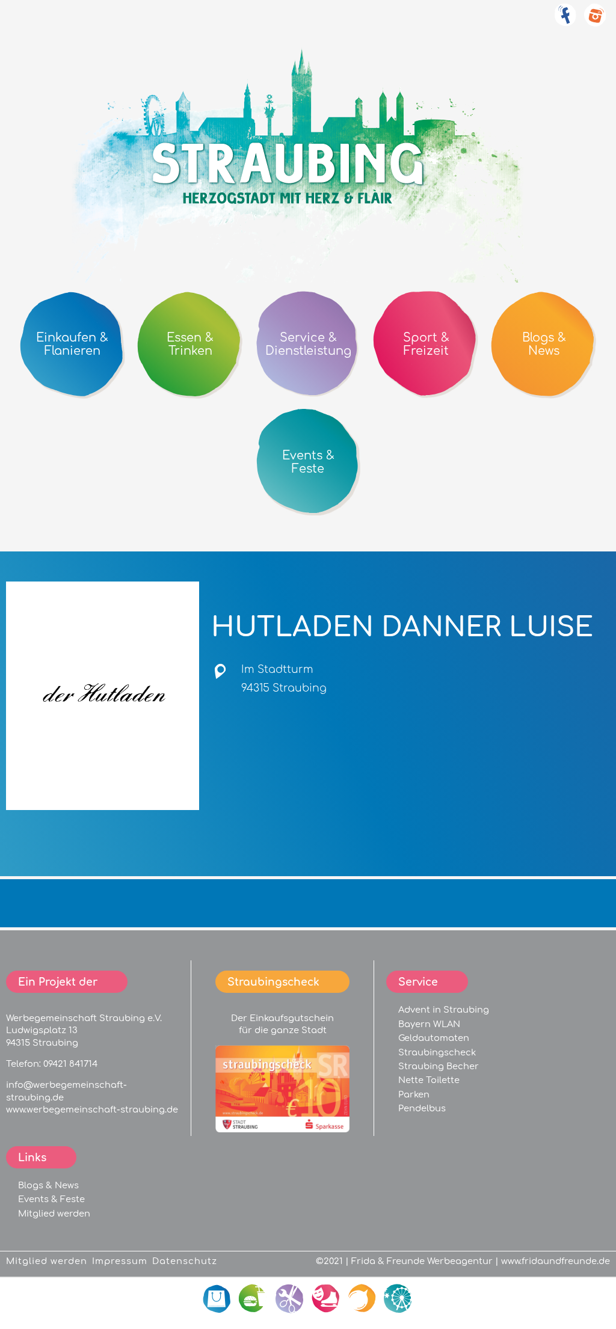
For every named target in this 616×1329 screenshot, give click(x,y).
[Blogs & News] (362, 1299)
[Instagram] (595, 21)
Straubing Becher (438, 1066)
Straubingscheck (437, 1052)
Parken (414, 1094)
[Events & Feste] (398, 1299)
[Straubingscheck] (282, 1129)
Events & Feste (51, 1199)
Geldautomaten (433, 1038)
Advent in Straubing (443, 1009)
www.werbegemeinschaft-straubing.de (92, 1109)
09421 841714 (70, 1064)
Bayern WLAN (429, 1024)
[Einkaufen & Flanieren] (218, 1299)
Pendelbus (422, 1108)
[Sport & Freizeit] (326, 1299)
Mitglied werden (54, 1213)
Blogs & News (48, 1185)
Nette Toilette (429, 1080)
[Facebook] (565, 21)
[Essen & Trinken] (254, 1299)
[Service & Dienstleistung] (290, 1299)
